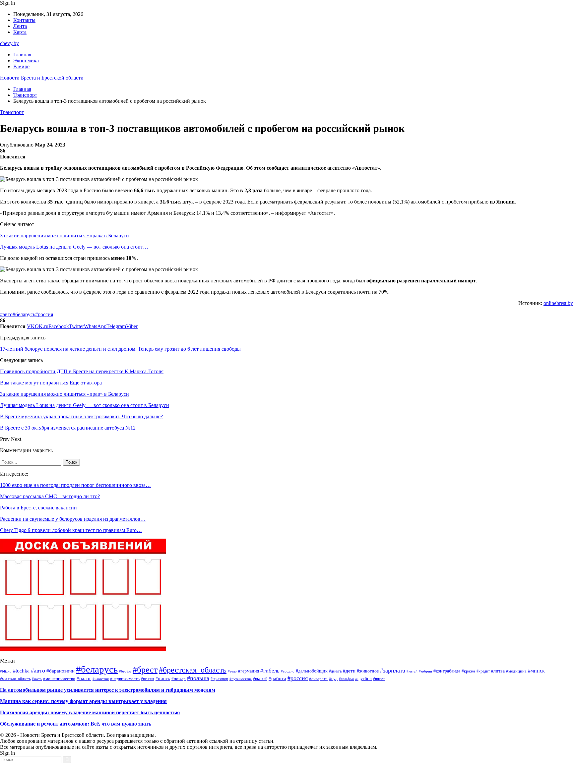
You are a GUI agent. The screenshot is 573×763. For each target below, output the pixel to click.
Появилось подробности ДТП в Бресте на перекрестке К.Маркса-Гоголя (81, 371)
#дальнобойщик (312, 671)
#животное (368, 671)
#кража (468, 671)
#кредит (483, 671)
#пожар (178, 678)
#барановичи (60, 671)
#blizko (6, 671)
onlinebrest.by (558, 303)
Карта (20, 32)
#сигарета (318, 678)
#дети (349, 671)
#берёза (125, 671)
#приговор (219, 678)
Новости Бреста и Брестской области (42, 78)
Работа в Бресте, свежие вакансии (38, 507)
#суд (333, 678)
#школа (379, 679)
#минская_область (15, 678)
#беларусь (24, 314)
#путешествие (240, 679)
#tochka (21, 671)
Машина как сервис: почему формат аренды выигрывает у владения (83, 701)
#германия (248, 671)
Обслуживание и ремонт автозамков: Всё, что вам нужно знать (75, 724)
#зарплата (392, 670)
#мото (37, 679)
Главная (22, 54)
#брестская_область (192, 670)
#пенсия (147, 678)
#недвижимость (125, 678)
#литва (498, 671)
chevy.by (9, 43)
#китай (412, 671)
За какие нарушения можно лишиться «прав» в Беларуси (64, 235)
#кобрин (425, 671)
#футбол (363, 678)
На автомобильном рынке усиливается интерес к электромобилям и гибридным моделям (107, 690)
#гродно (287, 671)
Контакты (24, 20)
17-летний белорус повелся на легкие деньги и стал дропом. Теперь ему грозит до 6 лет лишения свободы (120, 349)
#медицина (516, 671)
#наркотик (101, 679)
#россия (44, 314)
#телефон (346, 679)
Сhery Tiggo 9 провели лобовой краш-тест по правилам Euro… (71, 530)
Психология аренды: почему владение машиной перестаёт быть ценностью (90, 712)
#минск (536, 671)
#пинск (163, 678)
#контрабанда (446, 671)
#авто (6, 314)
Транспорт (12, 112)
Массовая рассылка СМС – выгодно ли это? (50, 496)
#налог (84, 678)
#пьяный (260, 679)
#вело (232, 671)
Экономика (26, 60)
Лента (20, 26)
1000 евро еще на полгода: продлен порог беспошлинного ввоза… (75, 485)
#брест (145, 670)
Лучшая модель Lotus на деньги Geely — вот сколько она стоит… (74, 247)
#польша (198, 678)
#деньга (335, 671)
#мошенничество (59, 678)
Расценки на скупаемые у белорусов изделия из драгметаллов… (73, 519)
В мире (21, 66)
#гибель (270, 671)
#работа (277, 678)
